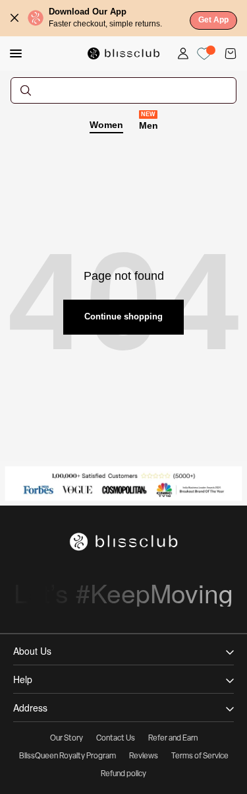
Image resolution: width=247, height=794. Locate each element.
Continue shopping (123, 316)
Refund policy (123, 774)
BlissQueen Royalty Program (67, 756)
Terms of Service (200, 756)
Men (148, 125)
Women (106, 124)
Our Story (66, 739)
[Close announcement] (14, 18)
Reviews (143, 756)
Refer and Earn (173, 739)
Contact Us (115, 739)
